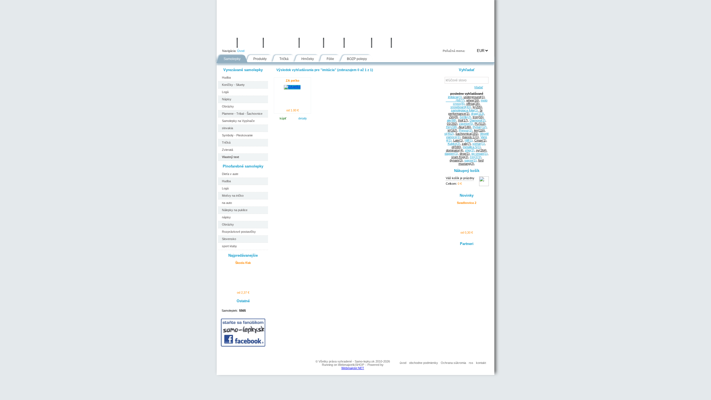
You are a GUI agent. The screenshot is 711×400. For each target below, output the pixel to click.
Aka (465, 127)
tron (478, 117)
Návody (311, 42)
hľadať (477, 87)
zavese (466, 123)
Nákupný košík (466, 171)
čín (475, 157)
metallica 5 (472, 147)
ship (469, 150)
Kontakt (404, 42)
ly (477, 107)
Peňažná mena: (454, 50)
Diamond (477, 120)
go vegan (479, 153)
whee (472, 100)
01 (452, 123)
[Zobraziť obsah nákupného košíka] (484, 185)
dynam (456, 160)
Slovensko (229, 239)
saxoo (470, 160)
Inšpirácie (358, 42)
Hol (463, 120)
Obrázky (228, 106)
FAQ (381, 42)
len (479, 130)
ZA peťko (292, 80)
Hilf (469, 140)
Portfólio (250, 42)
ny (481, 150)
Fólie (333, 42)
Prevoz (465, 130)
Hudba (226, 77)
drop (465, 153)
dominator (454, 150)
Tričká (284, 59)
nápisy (226, 217)
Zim (453, 117)
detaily (302, 118)
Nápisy (226, 99)
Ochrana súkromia (453, 362)
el (456, 147)
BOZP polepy (357, 59)
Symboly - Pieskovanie (237, 135)
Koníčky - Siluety (233, 84)
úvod (403, 362)
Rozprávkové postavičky (239, 231)
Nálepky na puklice (234, 210)
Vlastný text (230, 157)
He (451, 127)
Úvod (227, 42)
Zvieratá (227, 149)
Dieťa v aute (230, 174)
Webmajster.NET (352, 368)
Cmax (480, 140)
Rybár (480, 127)
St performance (465, 112)
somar (478, 143)
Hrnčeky (307, 59)
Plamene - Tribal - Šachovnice (242, 113)
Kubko (454, 143)
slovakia (227, 128)
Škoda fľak (243, 262)
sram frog (459, 157)
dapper (451, 153)
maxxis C (470, 137)
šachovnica (466, 133)
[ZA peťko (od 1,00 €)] (292, 86)
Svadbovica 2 (466, 202)
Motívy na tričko (233, 195)
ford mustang (471, 162)
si (449, 133)
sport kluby (229, 246)
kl (452, 130)
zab (466, 143)
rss (471, 362)
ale (451, 120)
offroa (473, 103)
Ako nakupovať (281, 42)
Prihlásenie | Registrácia (471, 42)
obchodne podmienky (423, 362)
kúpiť (283, 118)
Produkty (260, 59)
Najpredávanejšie (243, 255)
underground (474, 97)
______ (455, 100)
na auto (227, 202)
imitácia (455, 97)
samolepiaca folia (464, 110)
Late (458, 140)
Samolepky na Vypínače (238, 120)
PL (480, 123)
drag (477, 113)
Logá (225, 92)
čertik (465, 117)
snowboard (460, 107)
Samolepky (232, 59)
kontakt (481, 362)
